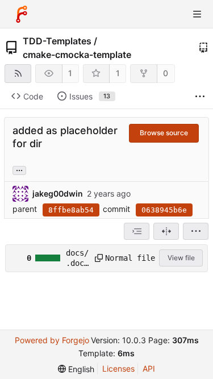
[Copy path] (96, 258)
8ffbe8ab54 (71, 210)
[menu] (195, 231)
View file (181, 257)
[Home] (21, 14)
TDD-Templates (57, 41)
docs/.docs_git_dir (77, 258)
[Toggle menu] (197, 14)
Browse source (164, 132)
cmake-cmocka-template (77, 54)
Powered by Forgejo (52, 340)
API (149, 368)
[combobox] (136, 231)
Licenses (118, 368)
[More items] (199, 97)
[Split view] (166, 231)
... (19, 169)
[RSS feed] (18, 73)
